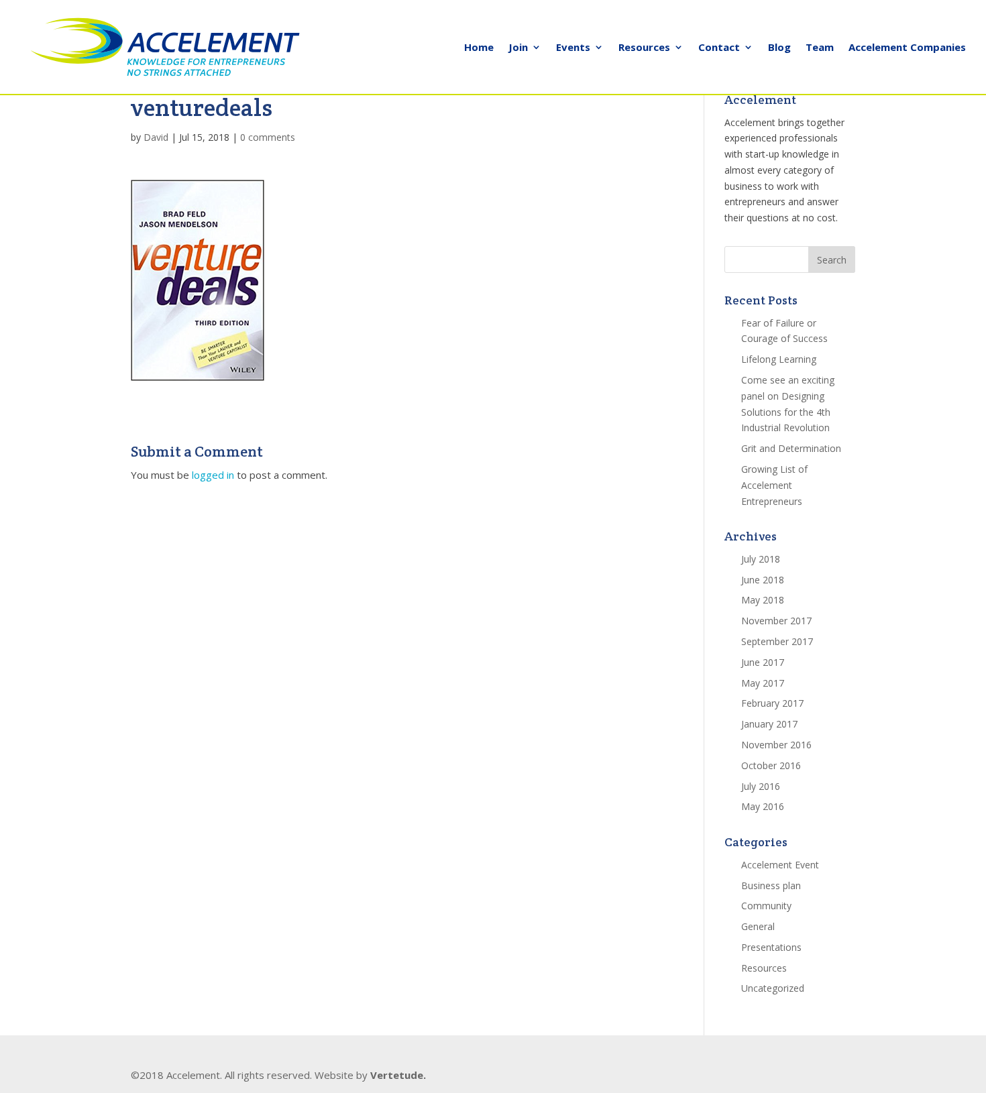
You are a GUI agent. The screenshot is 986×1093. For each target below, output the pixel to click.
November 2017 (776, 620)
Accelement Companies (907, 48)
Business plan (771, 885)
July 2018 (760, 559)
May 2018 (762, 599)
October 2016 (771, 765)
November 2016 (776, 744)
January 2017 (769, 723)
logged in (213, 474)
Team (820, 48)
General (758, 926)
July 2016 (760, 786)
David (156, 137)
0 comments (267, 137)
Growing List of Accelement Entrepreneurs (774, 485)
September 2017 (777, 641)
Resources (644, 48)
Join (518, 48)
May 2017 (762, 683)
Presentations (771, 947)
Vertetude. (398, 1075)
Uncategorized (772, 988)
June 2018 (762, 579)
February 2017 (772, 703)
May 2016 (762, 806)
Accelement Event (780, 864)
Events (573, 48)
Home (479, 48)
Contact (719, 48)
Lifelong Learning (778, 359)
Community (766, 905)
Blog (779, 48)
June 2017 (762, 662)
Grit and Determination (791, 448)
